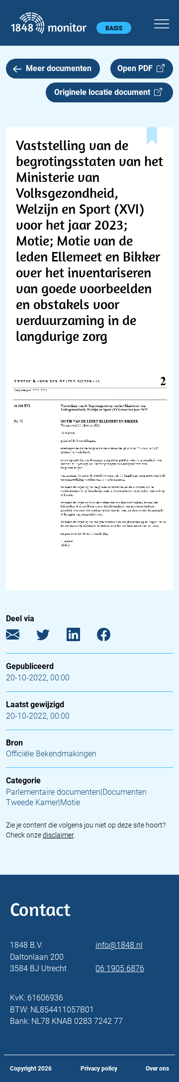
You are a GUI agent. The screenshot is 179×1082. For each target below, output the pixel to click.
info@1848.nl (119, 945)
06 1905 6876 (119, 968)
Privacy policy (99, 1068)
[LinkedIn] (81, 637)
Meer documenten (58, 68)
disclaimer (58, 835)
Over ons (157, 1068)
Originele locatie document (104, 92)
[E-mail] (20, 637)
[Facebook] (111, 637)
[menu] (161, 22)
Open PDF (137, 68)
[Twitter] (50, 637)
